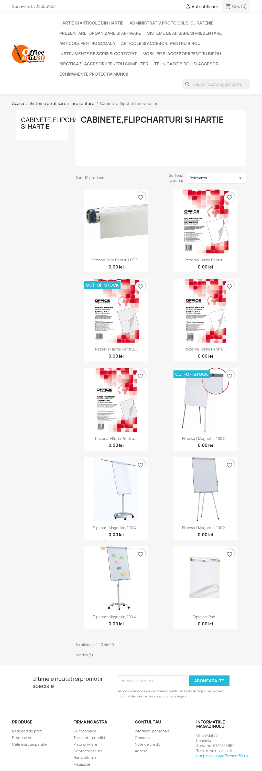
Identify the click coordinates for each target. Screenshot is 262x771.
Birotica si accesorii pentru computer (103, 64)
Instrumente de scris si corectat (98, 53)
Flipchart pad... (205, 616)
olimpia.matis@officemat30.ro (222, 755)
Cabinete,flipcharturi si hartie (58, 123)
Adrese (141, 751)
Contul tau (148, 722)
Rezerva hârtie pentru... (205, 260)
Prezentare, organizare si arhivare (100, 33)
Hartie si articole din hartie (91, 23)
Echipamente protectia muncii (93, 74)
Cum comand (84, 731)
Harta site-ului (85, 757)
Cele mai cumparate (29, 744)
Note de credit (147, 744)
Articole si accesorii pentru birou (161, 43)
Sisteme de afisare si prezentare (184, 33)
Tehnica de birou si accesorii (187, 64)
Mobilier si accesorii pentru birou (182, 53)
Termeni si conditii (89, 737)
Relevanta (216, 178)
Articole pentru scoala (87, 43)
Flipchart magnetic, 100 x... (205, 438)
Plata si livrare (85, 744)
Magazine (81, 764)
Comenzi (142, 737)
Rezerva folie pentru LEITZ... (116, 260)
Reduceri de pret (27, 731)
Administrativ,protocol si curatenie (171, 23)
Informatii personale (152, 731)
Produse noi (22, 737)
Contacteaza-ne (88, 751)
